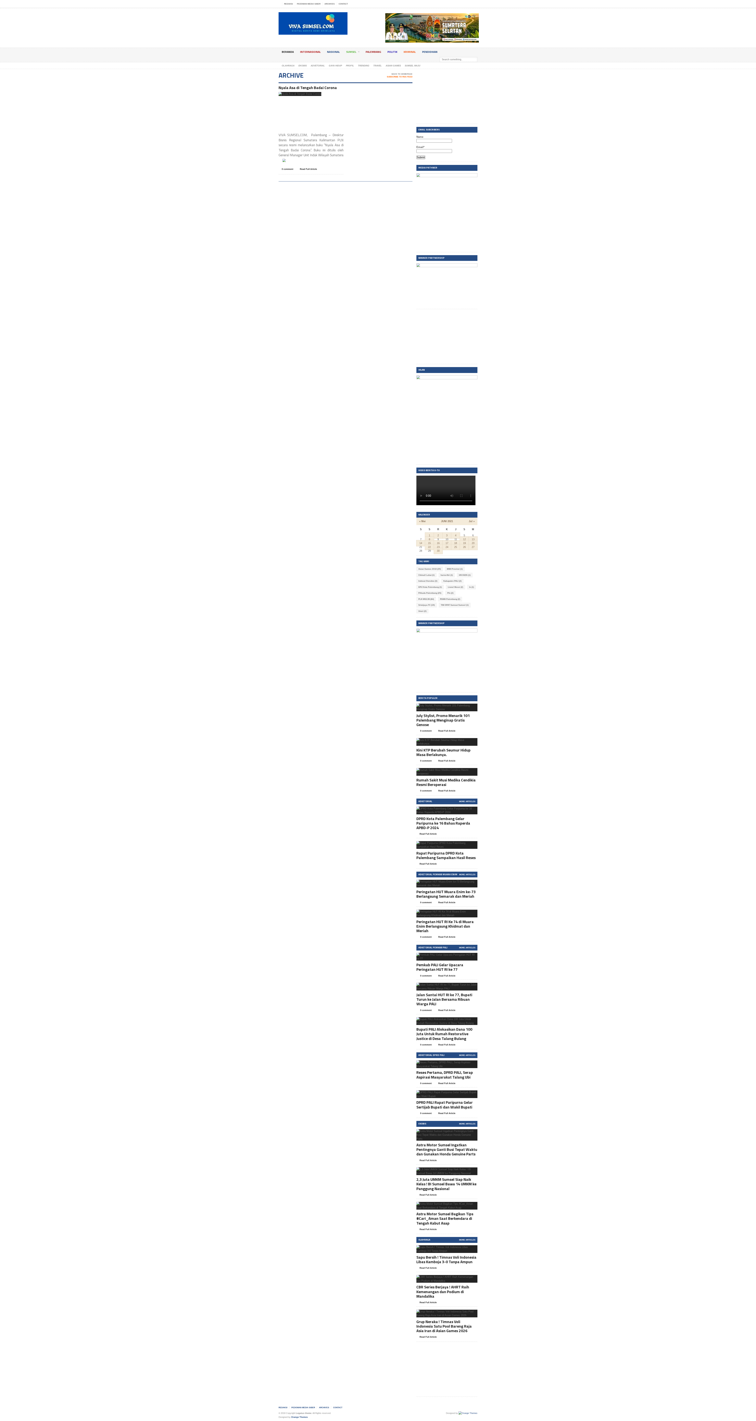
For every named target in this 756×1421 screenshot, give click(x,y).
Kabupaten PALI (452, 581)
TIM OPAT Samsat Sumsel (455, 605)
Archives (329, 4)
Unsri (422, 611)
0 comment (287, 169)
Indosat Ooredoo (427, 581)
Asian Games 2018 (429, 569)
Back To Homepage (402, 74)
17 (447, 543)
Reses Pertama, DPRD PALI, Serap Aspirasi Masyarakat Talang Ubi (444, 1074)
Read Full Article (308, 169)
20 (473, 543)
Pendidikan (429, 52)
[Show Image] (295, 95)
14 (420, 543)
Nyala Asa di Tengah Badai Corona (308, 88)
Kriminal (410, 52)
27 (473, 547)
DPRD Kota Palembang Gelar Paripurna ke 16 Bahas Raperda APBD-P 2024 (443, 823)
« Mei (422, 521)
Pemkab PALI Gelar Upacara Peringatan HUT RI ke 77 (439, 967)
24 (447, 547)
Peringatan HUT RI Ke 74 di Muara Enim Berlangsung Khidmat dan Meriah (445, 926)
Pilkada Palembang (429, 593)
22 (429, 547)
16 (438, 543)
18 (455, 543)
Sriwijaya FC (426, 605)
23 (438, 547)
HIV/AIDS (465, 575)
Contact (343, 4)
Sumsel (351, 52)
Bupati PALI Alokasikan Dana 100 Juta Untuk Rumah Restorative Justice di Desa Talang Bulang (444, 1033)
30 (438, 550)
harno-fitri (447, 575)
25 (455, 547)
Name (419, 136)
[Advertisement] (446, 96)
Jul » (472, 521)
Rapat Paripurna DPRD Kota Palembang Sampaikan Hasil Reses (446, 855)
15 (429, 543)
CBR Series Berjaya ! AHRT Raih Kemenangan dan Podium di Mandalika (442, 1291)
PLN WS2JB (426, 599)
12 (464, 539)
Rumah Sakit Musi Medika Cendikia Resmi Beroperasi (446, 782)
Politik (392, 52)
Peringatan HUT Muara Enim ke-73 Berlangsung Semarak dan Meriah (446, 894)
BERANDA (288, 52)
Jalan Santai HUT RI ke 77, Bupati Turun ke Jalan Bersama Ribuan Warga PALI (444, 999)
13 (473, 539)
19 (464, 543)
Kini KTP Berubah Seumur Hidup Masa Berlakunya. (443, 752)
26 (464, 547)
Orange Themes (299, 1417)
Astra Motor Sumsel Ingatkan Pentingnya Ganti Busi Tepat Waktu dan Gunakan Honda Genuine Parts (446, 1149)
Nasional (333, 52)
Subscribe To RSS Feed (399, 77)
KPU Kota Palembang (430, 587)
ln (471, 587)
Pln (450, 593)
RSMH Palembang (450, 599)
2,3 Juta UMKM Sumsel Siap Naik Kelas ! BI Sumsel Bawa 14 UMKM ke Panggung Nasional (446, 1183)
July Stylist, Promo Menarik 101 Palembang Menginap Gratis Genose (443, 720)
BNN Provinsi (455, 569)
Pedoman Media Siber (309, 4)
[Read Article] (304, 95)
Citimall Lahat (426, 575)
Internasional (310, 52)
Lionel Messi (455, 587)
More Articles (467, 801)
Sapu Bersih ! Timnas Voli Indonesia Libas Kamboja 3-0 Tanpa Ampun (446, 1259)
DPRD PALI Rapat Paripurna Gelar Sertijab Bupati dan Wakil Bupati (444, 1104)
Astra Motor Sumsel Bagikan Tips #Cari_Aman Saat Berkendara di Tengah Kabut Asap (444, 1218)
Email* (420, 147)
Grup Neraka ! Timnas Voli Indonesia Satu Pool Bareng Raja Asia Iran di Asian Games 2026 (444, 1326)
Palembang (373, 52)
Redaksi (288, 4)
